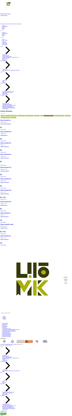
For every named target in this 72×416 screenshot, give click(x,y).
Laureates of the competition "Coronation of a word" (10, 57)
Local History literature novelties (7, 92)
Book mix (3, 359)
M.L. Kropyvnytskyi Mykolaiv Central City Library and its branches (11, 23)
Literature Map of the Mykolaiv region (8, 407)
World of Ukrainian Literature (7, 56)
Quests (3, 371)
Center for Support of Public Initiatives (11, 115)
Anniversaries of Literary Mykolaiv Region (9, 105)
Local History (2, 395)
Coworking (2, 115)
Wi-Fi (41, 115)
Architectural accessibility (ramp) (48, 115)
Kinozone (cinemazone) (29, 115)
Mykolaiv (2, 13)
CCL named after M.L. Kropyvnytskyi (11, 344)
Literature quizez (5, 69)
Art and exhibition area (21, 115)
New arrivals (2, 383)
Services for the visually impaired (59, 115)
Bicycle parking (68, 115)
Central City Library (3, 15)
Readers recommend (5, 58)
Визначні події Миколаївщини (7, 406)
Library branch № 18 (5, 190)
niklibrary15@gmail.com (5, 182)
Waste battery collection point (5, 117)
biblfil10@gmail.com (4, 135)
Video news (4, 82)
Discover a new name (5, 55)
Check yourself (2, 60)
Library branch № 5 (5, 213)
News (1, 71)
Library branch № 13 (5, 154)
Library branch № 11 (5, 142)
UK (1, 30)
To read (1, 46)
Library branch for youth (6, 224)
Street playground (36, 115)
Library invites (4, 80)
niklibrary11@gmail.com (5, 146)
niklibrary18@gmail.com (5, 193)
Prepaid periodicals (5, 94)
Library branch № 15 (5, 178)
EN (2, 30)
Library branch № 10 (5, 131)
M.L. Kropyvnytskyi (7, 13)
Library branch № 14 (5, 167)
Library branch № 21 (5, 201)
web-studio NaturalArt (8, 345)
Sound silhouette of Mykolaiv (7, 104)
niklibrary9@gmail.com (4, 239)
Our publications (4, 360)
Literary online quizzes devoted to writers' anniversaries (10, 70)
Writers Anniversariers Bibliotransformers (8, 107)
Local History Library (5, 103)
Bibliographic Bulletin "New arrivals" (8, 91)
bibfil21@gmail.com (4, 205)
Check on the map (3, 129)
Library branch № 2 (5, 120)
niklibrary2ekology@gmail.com (6, 123)
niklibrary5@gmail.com (4, 216)
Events (3, 81)
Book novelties (4, 93)
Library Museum (13, 117)
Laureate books (4, 54)
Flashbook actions (5, 108)
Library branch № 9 (5, 235)
